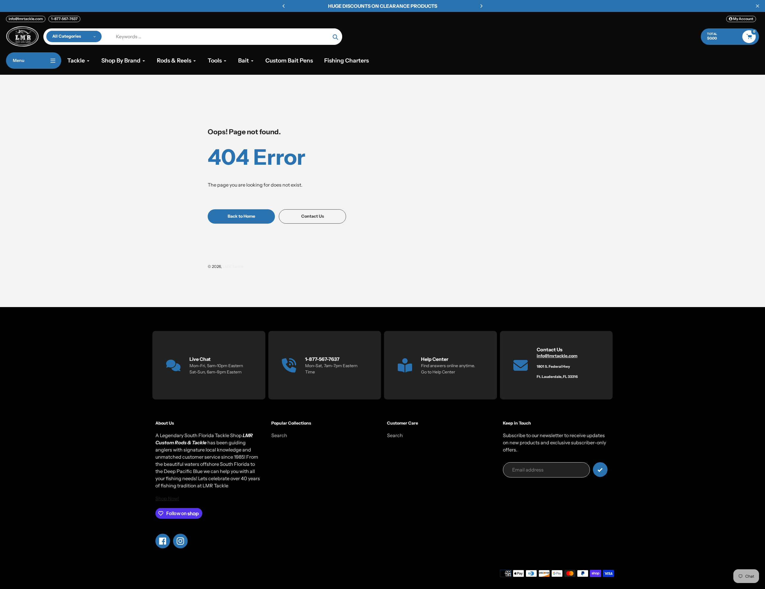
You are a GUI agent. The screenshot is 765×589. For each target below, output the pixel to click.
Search (279, 435)
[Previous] (284, 6)
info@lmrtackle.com (26, 18)
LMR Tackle (233, 266)
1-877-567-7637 (64, 18)
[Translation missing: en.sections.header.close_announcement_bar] (758, 6)
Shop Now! (167, 498)
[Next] (481, 6)
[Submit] (600, 469)
